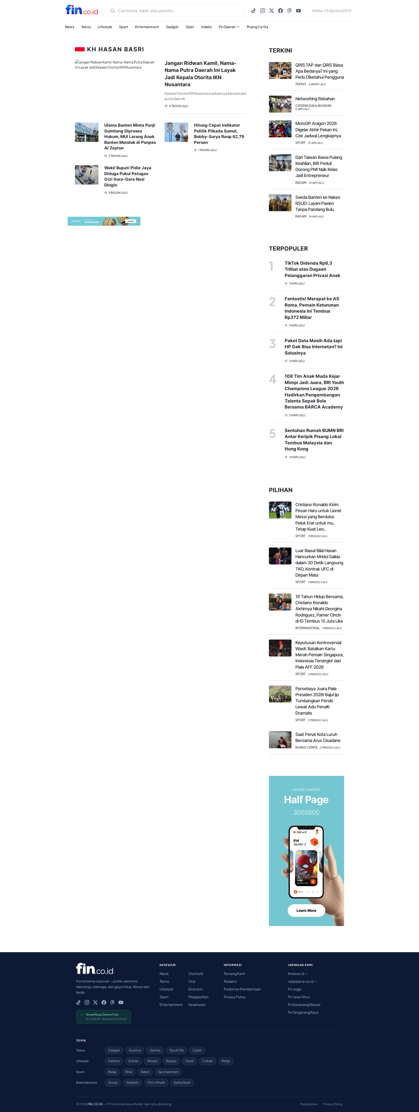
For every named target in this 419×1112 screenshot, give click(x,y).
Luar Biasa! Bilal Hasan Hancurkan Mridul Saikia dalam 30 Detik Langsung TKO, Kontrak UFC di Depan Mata (319, 563)
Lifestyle (105, 26)
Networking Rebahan (315, 98)
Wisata (152, 1061)
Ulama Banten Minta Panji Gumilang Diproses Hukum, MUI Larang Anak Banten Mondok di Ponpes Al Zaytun (130, 136)
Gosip (113, 1082)
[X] (271, 10)
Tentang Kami (234, 973)
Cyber (197, 1050)
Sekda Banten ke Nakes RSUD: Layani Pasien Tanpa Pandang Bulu (317, 203)
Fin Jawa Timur (299, 997)
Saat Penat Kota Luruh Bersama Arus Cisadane (317, 737)
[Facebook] (280, 10)
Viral (191, 981)
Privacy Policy (235, 997)
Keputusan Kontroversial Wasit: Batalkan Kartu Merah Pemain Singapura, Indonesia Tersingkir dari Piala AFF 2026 (319, 655)
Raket (145, 1072)
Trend (189, 1061)
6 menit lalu (317, 84)
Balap (112, 1072)
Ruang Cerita (257, 26)
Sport (124, 26)
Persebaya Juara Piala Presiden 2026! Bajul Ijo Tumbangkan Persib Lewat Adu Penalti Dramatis (317, 701)
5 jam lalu (302, 109)
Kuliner (133, 1061)
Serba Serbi (182, 1082)
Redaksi (230, 981)
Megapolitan (198, 997)
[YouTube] (298, 10)
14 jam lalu (316, 182)
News (69, 26)
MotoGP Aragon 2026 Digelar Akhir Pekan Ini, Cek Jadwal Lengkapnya (318, 129)
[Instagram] (262, 10)
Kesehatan (197, 1004)
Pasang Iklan (309, 1104)
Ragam (300, 182)
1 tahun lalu (207, 150)
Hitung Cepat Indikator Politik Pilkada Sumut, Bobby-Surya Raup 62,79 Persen (219, 134)
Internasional (307, 628)
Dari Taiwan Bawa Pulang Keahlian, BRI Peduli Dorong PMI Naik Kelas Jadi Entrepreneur (318, 166)
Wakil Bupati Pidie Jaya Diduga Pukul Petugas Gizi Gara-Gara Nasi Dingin (127, 176)
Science (135, 1050)
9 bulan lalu (118, 192)
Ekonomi (195, 989)
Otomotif (195, 973)
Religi (226, 1061)
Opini (189, 26)
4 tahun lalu (178, 106)
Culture (207, 1061)
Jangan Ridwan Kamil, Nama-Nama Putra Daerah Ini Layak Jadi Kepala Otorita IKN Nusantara (200, 73)
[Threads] (289, 10)
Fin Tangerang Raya (303, 1012)
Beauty (171, 1061)
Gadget (172, 26)
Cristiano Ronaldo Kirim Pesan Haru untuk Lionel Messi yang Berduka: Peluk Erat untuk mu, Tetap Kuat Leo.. (318, 517)
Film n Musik (156, 1082)
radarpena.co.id (301, 981)
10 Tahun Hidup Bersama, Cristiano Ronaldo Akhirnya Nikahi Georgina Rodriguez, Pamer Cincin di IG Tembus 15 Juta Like (319, 609)
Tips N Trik (176, 1050)
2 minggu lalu (318, 674)
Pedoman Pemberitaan (242, 989)
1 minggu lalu (318, 536)
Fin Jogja (294, 989)
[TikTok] (253, 10)
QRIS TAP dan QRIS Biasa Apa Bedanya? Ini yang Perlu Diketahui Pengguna (319, 71)
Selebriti (132, 1082)
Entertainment (147, 26)
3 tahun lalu (118, 156)
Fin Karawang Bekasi (304, 1004)
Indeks (206, 26)
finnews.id (296, 973)
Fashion (114, 1061)
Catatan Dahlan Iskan (313, 105)
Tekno (86, 26)
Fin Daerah (227, 26)
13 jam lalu (315, 142)
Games (155, 1050)
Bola (128, 1072)
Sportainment (168, 1072)
